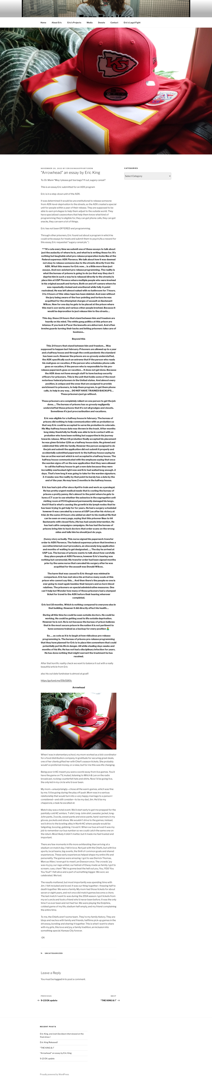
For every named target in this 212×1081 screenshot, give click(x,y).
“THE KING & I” (47, 1047)
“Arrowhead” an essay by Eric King (56, 1053)
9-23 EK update (47, 1058)
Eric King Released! (49, 1042)
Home (43, 22)
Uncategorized (54, 953)
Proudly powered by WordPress (54, 1074)
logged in (59, 979)
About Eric (57, 22)
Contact (114, 22)
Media (90, 22)
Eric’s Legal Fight (132, 22)
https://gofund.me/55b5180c (56, 680)
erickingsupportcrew (79, 168)
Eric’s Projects (74, 22)
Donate (101, 22)
